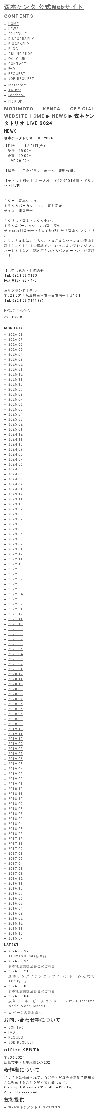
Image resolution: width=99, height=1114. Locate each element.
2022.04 (15, 594)
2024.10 (15, 444)
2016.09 (15, 894)
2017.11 (15, 844)
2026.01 (15, 370)
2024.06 (15, 464)
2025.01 (15, 429)
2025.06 (15, 404)
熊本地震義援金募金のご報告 (32, 966)
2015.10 (15, 933)
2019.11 (15, 734)
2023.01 (15, 549)
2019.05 (15, 764)
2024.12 (15, 434)
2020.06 (15, 704)
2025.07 (15, 399)
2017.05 (15, 859)
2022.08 (15, 574)
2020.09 (15, 689)
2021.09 (15, 629)
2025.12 (15, 375)
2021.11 (15, 619)
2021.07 (15, 639)
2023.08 (15, 514)
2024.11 (15, 439)
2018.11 (15, 794)
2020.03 (15, 719)
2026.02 (15, 365)
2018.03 (15, 829)
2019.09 (15, 744)
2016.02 (15, 918)
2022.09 (15, 569)
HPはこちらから (17, 310)
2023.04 (15, 534)
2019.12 (15, 729)
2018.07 (15, 814)
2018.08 (15, 809)
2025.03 (15, 419)
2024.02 (15, 484)
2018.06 (15, 819)
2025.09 (15, 389)
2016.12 (15, 879)
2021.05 (15, 649)
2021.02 (15, 664)
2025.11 (15, 379)
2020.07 (15, 699)
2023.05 (15, 529)
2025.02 (15, 424)
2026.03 (15, 360)
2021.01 (15, 669)
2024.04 (15, 474)
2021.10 (15, 624)
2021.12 (15, 614)
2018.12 (15, 789)
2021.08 (15, 634)
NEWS (59, 116)
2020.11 (15, 679)
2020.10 (15, 684)
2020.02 (15, 724)
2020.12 (15, 674)
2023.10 (15, 504)
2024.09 (15, 449)
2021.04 (15, 654)
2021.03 (15, 659)
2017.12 (15, 839)
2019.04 (15, 769)
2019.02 (15, 779)
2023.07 (15, 519)
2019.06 (15, 759)
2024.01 (15, 489)
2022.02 (15, 604)
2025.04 (15, 414)
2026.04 (15, 355)
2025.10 (15, 384)
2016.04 (15, 908)
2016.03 (15, 913)
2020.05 (15, 709)
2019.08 (15, 749)
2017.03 (15, 869)
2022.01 (15, 609)
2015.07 (15, 938)
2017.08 (15, 854)
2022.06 (15, 584)
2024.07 (15, 459)
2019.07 (15, 754)
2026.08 (15, 335)
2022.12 (15, 554)
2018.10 (15, 799)
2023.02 (15, 544)
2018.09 (15, 804)
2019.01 (15, 784)
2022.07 (15, 579)
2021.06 (15, 644)
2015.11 (15, 928)
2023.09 (15, 509)
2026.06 (15, 345)
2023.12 (15, 494)
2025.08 (15, 394)
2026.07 (15, 340)
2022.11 (15, 559)
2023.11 (15, 499)
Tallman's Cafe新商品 (27, 956)
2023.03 (15, 539)
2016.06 (15, 899)
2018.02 (15, 834)
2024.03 (15, 479)
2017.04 (15, 864)
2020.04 (15, 714)
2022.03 (15, 599)
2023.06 (15, 524)
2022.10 (15, 564)
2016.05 (15, 904)
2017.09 (15, 849)
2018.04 (15, 824)
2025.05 (15, 409)
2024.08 (15, 454)
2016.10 (15, 889)
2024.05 (15, 469)
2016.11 (15, 884)
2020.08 (15, 694)
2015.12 (15, 923)
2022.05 (15, 589)
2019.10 (15, 739)
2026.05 (15, 350)
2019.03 (15, 774)
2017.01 (15, 874)
